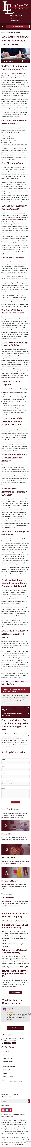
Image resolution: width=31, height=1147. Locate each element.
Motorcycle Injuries (8, 1066)
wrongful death (16, 863)
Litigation (8, 32)
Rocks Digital (10, 1116)
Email (3, 774)
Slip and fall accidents (8, 884)
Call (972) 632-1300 (15, 16)
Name (3, 759)
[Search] (29, 1101)
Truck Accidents (7, 1070)
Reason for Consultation (8, 781)
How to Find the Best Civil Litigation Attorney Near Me (15, 973)
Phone (3, 766)
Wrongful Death (7, 1061)
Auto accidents (6, 901)
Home (3, 32)
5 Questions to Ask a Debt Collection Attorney (15, 926)
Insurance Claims (8, 1076)
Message (3, 788)
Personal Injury (7, 1058)
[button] (2, 26)
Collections (6, 1055)
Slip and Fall (6, 1073)
